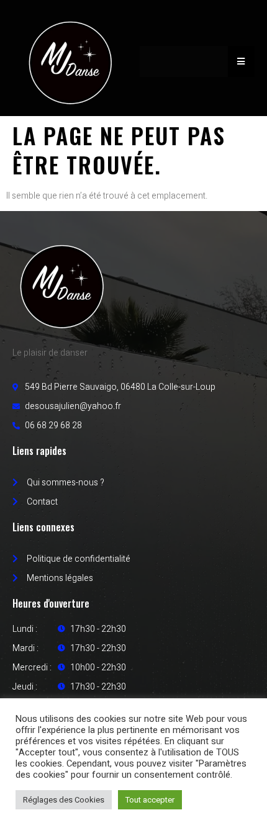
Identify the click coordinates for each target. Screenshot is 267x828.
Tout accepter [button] (149, 800)
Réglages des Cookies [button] (63, 800)
